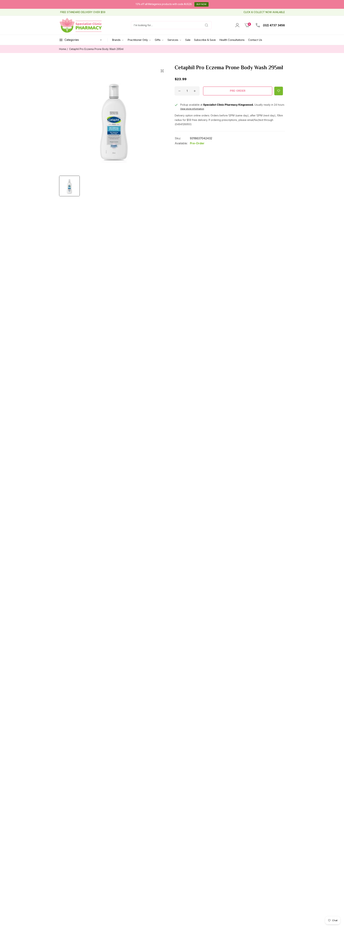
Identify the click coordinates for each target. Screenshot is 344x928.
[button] (278, 90)
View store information (192, 108)
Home (62, 49)
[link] (139, 40)
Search (202, 25)
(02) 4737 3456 (273, 25)
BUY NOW (201, 4)
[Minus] (179, 91)
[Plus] (195, 91)
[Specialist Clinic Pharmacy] (80, 25)
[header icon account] (237, 25)
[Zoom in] (162, 70)
